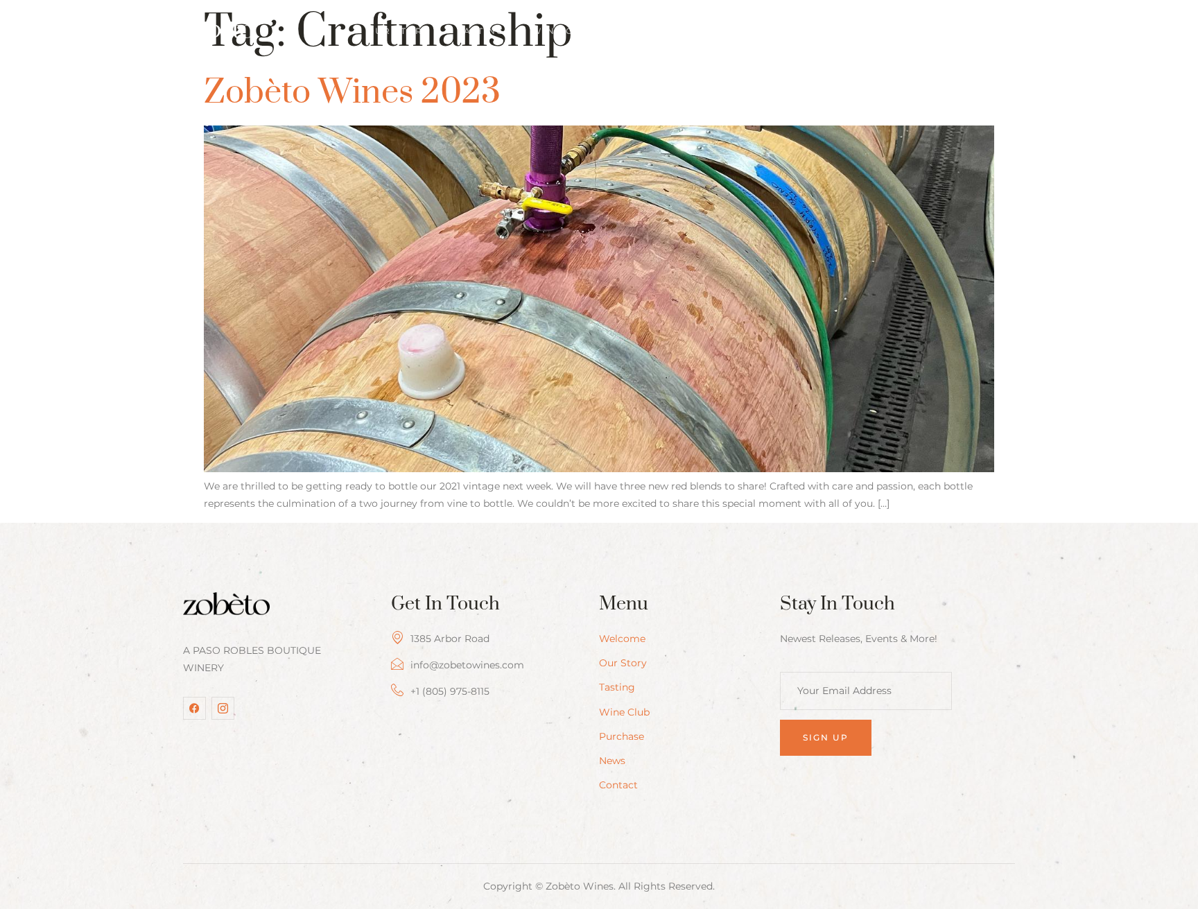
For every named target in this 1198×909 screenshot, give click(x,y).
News (727, 31)
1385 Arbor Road (449, 638)
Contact (798, 31)
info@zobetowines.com (467, 665)
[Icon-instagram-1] (222, 708)
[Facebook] (194, 708)
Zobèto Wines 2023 (352, 92)
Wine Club (564, 31)
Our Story (398, 31)
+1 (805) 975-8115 (449, 691)
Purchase (653, 31)
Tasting (481, 31)
